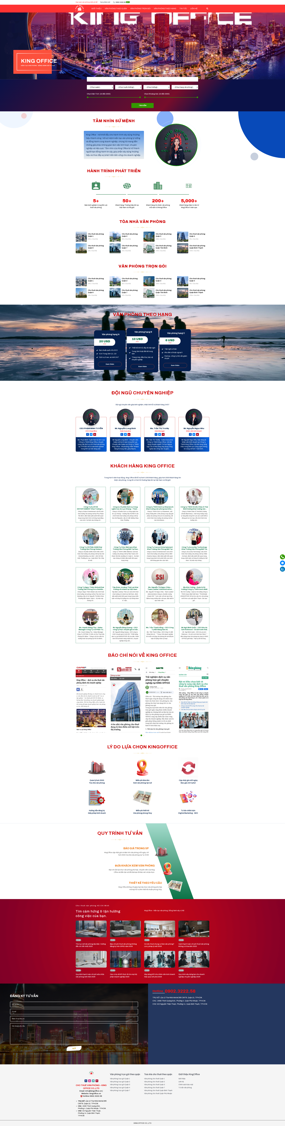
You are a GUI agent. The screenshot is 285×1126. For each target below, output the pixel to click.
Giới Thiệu (96, 8)
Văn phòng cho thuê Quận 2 (154, 1082)
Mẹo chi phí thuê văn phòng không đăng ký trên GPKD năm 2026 (123, 945)
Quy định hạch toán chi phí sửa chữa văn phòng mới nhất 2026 (90, 975)
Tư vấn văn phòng (185, 1087)
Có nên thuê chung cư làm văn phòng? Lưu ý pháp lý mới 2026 (159, 945)
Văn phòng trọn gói (140, 8)
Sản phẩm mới (105, 2)
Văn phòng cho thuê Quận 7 (154, 1087)
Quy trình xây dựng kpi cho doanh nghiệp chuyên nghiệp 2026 (191, 975)
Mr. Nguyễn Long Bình (125, 428)
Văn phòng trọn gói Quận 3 (120, 1084)
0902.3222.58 (122, 2)
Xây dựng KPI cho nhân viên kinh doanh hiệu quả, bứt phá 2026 (159, 975)
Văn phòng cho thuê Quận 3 (154, 1084)
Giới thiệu (181, 1079)
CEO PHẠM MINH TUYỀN (91, 428)
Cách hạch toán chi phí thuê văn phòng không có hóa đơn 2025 (193, 945)
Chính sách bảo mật (185, 1084)
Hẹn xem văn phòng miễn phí (86, 2)
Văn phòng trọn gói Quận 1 (120, 1079)
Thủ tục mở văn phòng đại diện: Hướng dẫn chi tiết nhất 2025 (91, 945)
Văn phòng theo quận (116, 8)
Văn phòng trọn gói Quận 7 (120, 1090)
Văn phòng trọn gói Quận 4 (120, 1087)
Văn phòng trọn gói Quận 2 (120, 1082)
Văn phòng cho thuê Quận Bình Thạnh (158, 1090)
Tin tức (183, 8)
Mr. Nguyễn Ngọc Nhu (194, 428)
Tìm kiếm (142, 105)
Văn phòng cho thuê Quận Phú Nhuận (158, 1093)
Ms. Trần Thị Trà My (159, 428)
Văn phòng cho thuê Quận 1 (154, 1079)
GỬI (74, 1048)
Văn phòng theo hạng (165, 8)
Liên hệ (193, 8)
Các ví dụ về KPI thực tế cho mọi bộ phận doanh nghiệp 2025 (123, 975)
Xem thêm (110, 364)
